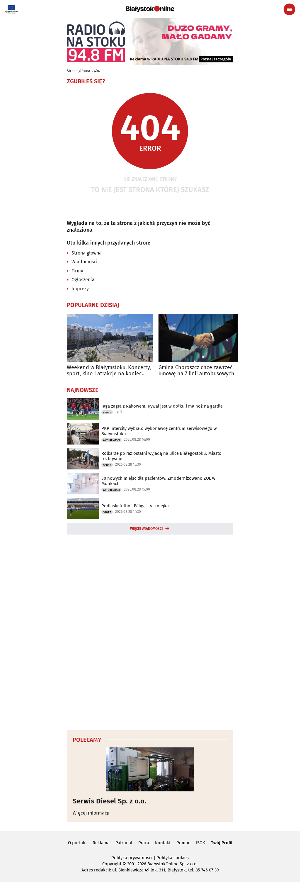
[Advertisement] (150, 631)
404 (97, 71)
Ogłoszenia (83, 279)
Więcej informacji (91, 813)
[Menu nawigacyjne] (289, 9)
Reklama (101, 842)
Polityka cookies (172, 857)
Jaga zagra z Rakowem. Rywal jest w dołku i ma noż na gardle (162, 406)
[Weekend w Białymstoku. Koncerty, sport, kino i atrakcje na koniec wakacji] (110, 338)
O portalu (77, 842)
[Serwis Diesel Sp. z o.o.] (150, 769)
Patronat (123, 842)
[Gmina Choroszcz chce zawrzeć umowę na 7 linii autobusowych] (201, 338)
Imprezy (80, 288)
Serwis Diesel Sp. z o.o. (109, 801)
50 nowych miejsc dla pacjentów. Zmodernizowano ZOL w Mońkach (158, 481)
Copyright (111, 863)
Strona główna (78, 71)
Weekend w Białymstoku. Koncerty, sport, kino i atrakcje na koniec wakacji (109, 370)
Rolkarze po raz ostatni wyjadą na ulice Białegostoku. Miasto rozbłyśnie (161, 456)
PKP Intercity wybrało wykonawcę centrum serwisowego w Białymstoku (159, 431)
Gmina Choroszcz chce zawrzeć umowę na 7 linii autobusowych (196, 370)
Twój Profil (221, 842)
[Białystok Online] (150, 9)
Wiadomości (84, 261)
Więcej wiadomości (146, 529)
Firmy (77, 271)
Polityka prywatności (131, 857)
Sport (107, 412)
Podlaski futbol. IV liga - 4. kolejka (135, 505)
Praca (143, 842)
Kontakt (163, 842)
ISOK (200, 842)
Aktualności (111, 440)
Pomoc (183, 842)
